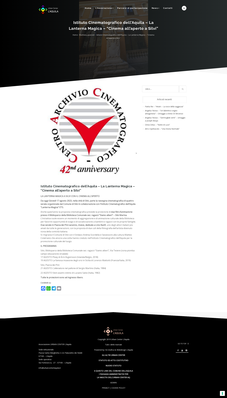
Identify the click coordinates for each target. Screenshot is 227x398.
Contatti (168, 8)
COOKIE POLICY (118, 388)
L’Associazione (104, 8)
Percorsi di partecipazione (132, 8)
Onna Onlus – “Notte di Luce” (157, 124)
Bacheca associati (87, 35)
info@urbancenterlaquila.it (50, 368)
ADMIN (113, 382)
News (155, 8)
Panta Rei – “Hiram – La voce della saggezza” (164, 106)
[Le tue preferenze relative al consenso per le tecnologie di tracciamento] (222, 393)
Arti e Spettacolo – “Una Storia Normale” (162, 129)
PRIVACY (105, 388)
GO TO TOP (182, 344)
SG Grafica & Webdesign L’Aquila (119, 350)
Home (88, 8)
